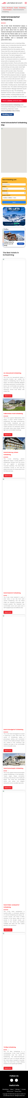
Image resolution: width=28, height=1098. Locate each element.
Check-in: (4, 186)
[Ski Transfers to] (14, 216)
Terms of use (10, 1091)
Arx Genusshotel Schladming (12, 373)
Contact (24, 1089)
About (11, 1089)
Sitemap (17, 1089)
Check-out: (4, 191)
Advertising (5, 1089)
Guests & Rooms (6, 195)
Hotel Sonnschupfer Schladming (13, 768)
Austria (16, 8)
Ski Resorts (10, 8)
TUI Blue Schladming (10, 1047)
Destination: (5, 182)
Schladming (22, 8)
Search (14, 202)
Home (3, 8)
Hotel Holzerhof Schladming (12, 593)
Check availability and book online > (12, 101)
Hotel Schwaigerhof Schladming (13, 729)
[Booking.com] (7, 114)
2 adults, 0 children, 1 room (9, 197)
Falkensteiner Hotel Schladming (13, 413)
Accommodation (7, 9)
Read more (8, 396)
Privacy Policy (18, 1091)
